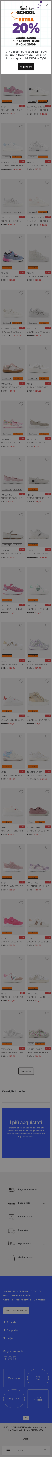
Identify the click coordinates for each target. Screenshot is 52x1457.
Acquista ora (26, 67)
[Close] (47, 5)
